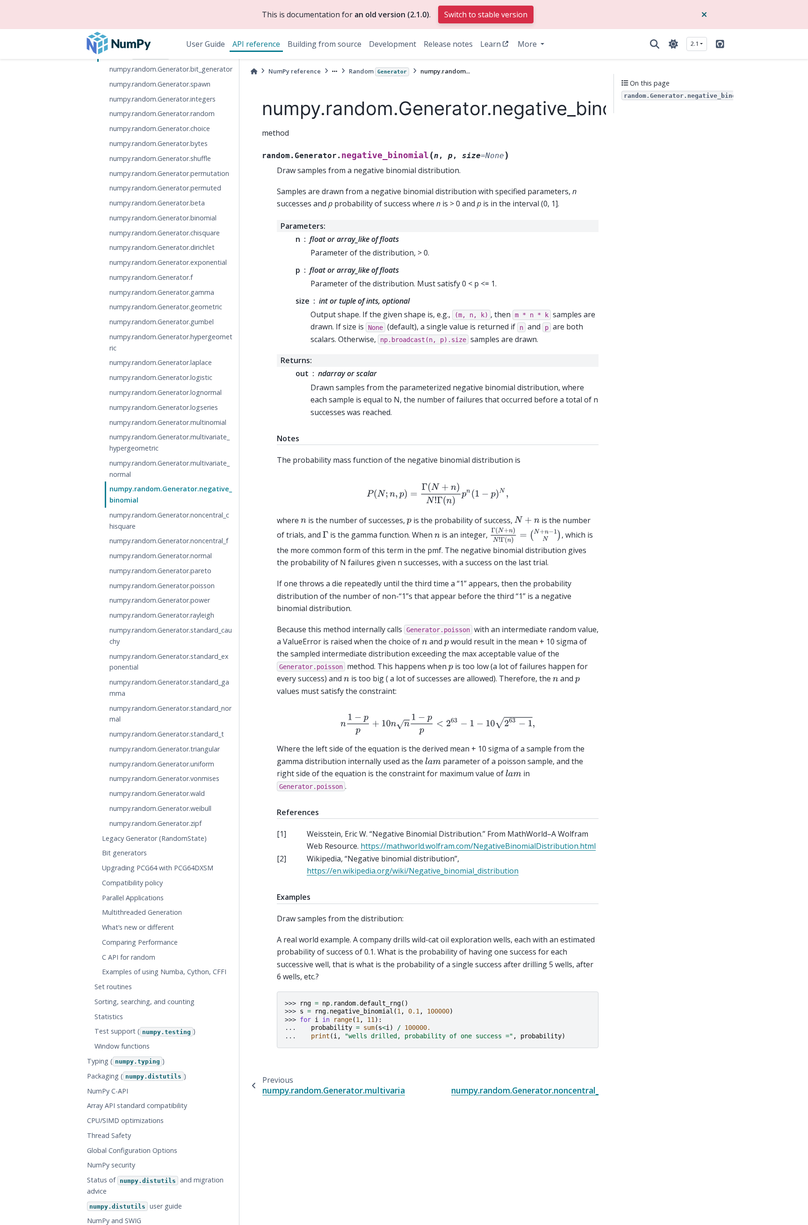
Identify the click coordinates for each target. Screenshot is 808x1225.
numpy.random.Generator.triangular (164, 748)
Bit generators (124, 852)
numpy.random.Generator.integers (162, 99)
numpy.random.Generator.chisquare (164, 232)
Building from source (324, 44)
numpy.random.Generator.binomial (162, 217)
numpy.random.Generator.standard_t (166, 733)
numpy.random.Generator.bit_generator (170, 69)
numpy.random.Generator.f (151, 277)
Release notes (448, 44)
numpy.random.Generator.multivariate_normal (169, 469)
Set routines (113, 986)
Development (392, 44)
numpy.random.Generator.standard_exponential (169, 662)
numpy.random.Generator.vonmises (164, 778)
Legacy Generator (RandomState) (154, 837)
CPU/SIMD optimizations (125, 1120)
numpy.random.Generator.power (159, 600)
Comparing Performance (140, 942)
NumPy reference (294, 71)
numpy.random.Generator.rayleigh (161, 615)
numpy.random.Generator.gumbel (161, 321)
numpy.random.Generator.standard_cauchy (170, 636)
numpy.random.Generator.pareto (160, 570)
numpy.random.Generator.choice (159, 128)
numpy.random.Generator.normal (160, 555)
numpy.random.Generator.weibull (160, 808)
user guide (135, 1206)
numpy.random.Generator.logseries (163, 407)
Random (378, 71)
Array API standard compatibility (137, 1105)
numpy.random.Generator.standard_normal (170, 714)
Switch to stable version (485, 14)
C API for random (128, 957)
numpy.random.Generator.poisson (162, 585)
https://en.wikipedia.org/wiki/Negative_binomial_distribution (413, 871)
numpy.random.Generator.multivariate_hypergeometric (169, 442)
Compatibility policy (132, 882)
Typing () (126, 1061)
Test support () (144, 1031)
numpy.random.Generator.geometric (165, 306)
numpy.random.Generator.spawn (159, 84)
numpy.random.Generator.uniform (161, 763)
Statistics (108, 1016)
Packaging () (136, 1076)
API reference (256, 44)
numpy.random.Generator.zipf (155, 823)
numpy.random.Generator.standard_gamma (169, 688)
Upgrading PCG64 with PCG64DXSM (157, 867)
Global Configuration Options (132, 1150)
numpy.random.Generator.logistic (160, 377)
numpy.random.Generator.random (162, 113)
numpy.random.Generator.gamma (161, 292)
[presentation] (438, 494)
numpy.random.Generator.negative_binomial (170, 494)
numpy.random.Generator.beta (157, 202)
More (528, 44)
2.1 (695, 43)
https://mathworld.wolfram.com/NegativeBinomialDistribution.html (478, 846)
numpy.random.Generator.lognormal (165, 392)
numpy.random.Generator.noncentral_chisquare (169, 520)
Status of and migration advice (155, 1185)
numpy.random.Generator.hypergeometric (170, 342)
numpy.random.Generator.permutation (169, 172)
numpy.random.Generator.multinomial (167, 421)
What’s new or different (138, 927)
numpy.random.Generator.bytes (158, 143)
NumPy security (111, 1164)
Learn (490, 44)
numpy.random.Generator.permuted (165, 187)
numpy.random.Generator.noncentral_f (168, 540)
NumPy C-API (107, 1090)
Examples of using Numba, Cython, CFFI (164, 971)
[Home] (254, 71)
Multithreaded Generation (142, 912)
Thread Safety (109, 1135)
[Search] (654, 44)
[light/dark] (673, 44)
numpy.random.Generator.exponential (168, 262)
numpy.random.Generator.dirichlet (162, 247)
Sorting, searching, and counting (144, 1001)
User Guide (205, 44)
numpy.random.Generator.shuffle (160, 158)
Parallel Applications (133, 897)
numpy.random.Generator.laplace (160, 362)
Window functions (122, 1046)
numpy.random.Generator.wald (157, 793)
